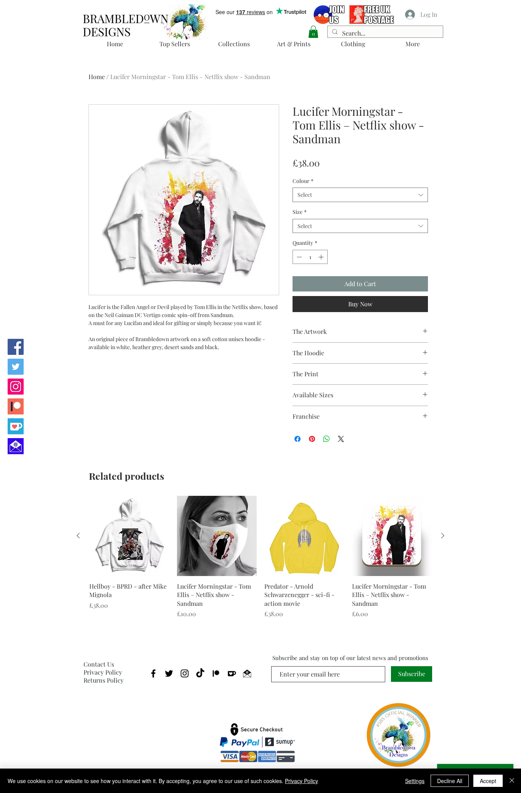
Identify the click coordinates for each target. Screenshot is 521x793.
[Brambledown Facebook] (16, 347)
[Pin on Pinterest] (312, 438)
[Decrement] (298, 257)
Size (300, 211)
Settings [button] (415, 781)
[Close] (511, 781)
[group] (260, 557)
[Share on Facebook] (297, 438)
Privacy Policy (103, 672)
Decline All (449, 781)
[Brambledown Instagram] (16, 387)
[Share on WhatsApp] (326, 438)
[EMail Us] (16, 446)
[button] (313, 32)
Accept (488, 781)
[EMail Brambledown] (247, 673)
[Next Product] (442, 535)
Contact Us (99, 664)
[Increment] (321, 257)
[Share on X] (341, 438)
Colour (303, 180)
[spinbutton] (310, 257)
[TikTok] (200, 673)
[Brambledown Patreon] (16, 406)
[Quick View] (129, 536)
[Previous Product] (78, 535)
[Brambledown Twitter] (16, 367)
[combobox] (360, 195)
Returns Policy (104, 680)
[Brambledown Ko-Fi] (16, 426)
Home (96, 77)
